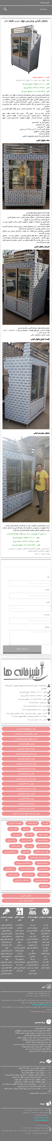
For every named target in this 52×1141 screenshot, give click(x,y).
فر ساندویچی (43, 869)
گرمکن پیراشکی (19, 947)
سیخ (45, 956)
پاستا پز (19, 953)
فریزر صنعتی (32, 973)
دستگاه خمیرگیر (42, 863)
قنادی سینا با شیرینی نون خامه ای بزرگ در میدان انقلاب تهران (27, 1089)
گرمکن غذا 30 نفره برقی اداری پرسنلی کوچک (36, 1047)
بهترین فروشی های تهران (26, 733)
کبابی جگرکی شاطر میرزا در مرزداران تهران (31, 1086)
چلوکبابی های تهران (6, 928)
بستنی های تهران (6, 965)
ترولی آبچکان (15, 846)
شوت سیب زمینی (32, 967)
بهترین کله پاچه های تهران (26, 768)
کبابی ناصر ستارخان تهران (38, 1093)
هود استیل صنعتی (41, 851)
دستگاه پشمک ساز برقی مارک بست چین (38, 1049)
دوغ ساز (45, 947)
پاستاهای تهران (7, 936)
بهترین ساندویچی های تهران (26, 788)
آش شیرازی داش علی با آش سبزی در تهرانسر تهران (34, 1037)
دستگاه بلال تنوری (41, 880)
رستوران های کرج (6, 973)
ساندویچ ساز (43, 874)
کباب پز (45, 823)
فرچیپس (32, 970)
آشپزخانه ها (45, 2)
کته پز (46, 959)
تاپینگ (21, 857)
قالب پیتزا (13, 829)
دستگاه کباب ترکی (26, 869)
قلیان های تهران (6, 970)
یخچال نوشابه (12, 874)
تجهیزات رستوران (39, 527)
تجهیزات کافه (43, 834)
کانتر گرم (26, 851)
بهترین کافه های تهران (26, 798)
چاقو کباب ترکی (32, 942)
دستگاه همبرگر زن (33, 965)
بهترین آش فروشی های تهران (26, 763)
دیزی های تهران (6, 942)
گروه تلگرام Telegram (41, 1120)
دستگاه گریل (9, 869)
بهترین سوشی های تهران (26, 793)
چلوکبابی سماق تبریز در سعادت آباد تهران (31, 1068)
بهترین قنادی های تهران (26, 803)
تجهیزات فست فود (41, 829)
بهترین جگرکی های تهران (26, 758)
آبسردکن (19, 970)
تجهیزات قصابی (44, 551)
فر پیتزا (26, 829)
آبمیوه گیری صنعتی (19, 967)
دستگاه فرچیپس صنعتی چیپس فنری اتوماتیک (36, 1040)
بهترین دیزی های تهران (26, 773)
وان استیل (11, 840)
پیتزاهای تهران (6, 930)
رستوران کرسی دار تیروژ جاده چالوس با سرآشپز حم (19, 1084)
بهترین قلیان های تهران (26, 808)
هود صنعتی (45, 942)
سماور (20, 942)
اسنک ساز (19, 965)
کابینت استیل (26, 840)
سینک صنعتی (32, 823)
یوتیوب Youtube (43, 1123)
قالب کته (29, 834)
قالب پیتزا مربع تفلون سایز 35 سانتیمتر (38, 1042)
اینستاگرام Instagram (41, 1115)
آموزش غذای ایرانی (26, 900)
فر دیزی (29, 846)
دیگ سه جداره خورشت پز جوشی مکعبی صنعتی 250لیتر (33, 1033)
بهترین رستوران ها (6, 918)
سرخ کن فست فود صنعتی (39, 857)
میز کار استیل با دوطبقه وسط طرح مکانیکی (37, 1035)
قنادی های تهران (6, 950)
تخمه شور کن (28, 874)
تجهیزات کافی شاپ (19, 918)
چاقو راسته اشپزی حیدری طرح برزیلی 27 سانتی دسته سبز (32, 1044)
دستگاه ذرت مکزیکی (22, 880)
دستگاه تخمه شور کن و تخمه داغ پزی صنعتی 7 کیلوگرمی (33, 1031)
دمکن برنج (45, 965)
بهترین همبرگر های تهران (26, 748)
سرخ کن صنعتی (33, 928)
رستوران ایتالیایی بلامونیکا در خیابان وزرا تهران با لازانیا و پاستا (25, 1075)
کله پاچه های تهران (6, 939)
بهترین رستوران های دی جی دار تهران (26, 813)
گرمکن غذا (16, 834)
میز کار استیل (43, 846)
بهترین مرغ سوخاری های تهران (26, 753)
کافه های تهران (6, 967)
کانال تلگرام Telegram (41, 1117)
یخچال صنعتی (34, 530)
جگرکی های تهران (6, 933)
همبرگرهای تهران (6, 925)
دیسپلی (19, 945)
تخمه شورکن (19, 936)
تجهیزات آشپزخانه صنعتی (31, 548)
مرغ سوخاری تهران (7, 953)
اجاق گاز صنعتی (42, 840)
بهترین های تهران (26, 728)
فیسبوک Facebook (42, 1125)
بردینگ (32, 959)
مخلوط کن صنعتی (19, 962)
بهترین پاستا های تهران (26, 783)
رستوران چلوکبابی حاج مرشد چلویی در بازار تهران (30, 1079)
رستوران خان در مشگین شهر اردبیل (32, 1070)
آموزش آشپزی (26, 895)
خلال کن (45, 950)
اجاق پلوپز (44, 886)
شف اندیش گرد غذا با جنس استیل (40, 1051)
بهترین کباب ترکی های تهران (26, 778)
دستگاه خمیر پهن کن (23, 863)
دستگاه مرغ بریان (10, 851)
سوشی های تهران (6, 962)
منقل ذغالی (45, 936)
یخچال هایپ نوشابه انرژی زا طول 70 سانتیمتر (26, 1077)
